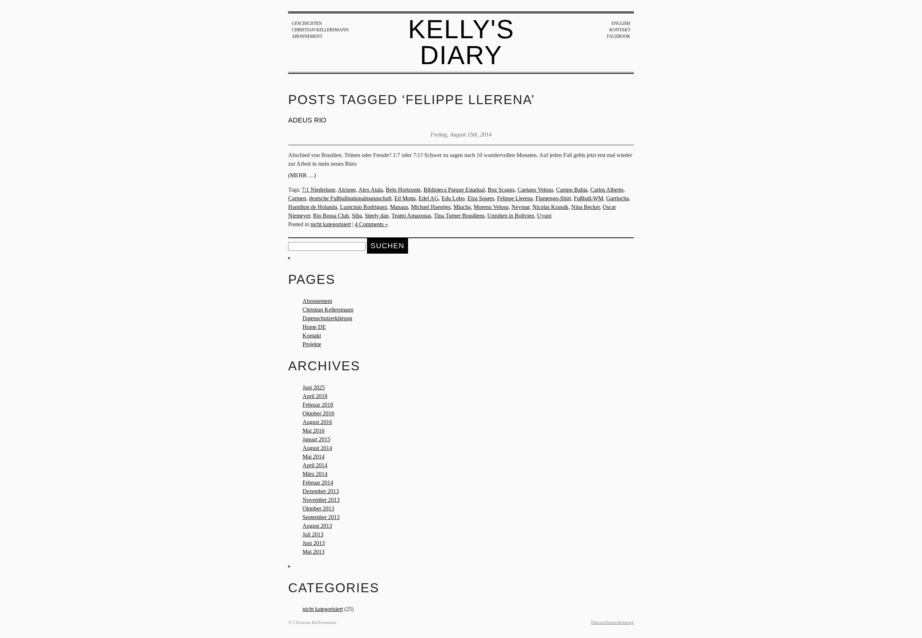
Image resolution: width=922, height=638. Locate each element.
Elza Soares (480, 198)
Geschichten (307, 23)
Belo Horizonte (403, 190)
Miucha (462, 207)
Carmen (297, 198)
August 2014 (317, 448)
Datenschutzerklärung (327, 318)
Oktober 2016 (318, 413)
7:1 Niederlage (318, 190)
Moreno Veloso (491, 207)
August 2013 (317, 526)
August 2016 (317, 422)
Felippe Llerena (515, 198)
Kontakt (619, 29)
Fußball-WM (588, 198)
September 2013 (321, 517)
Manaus (399, 207)
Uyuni (544, 216)
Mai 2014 (314, 457)
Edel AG (429, 198)
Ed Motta (405, 198)
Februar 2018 (318, 405)
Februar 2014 (318, 482)
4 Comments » (371, 224)
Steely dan (377, 216)
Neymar (520, 207)
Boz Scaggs (501, 190)
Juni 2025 (314, 387)
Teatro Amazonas (411, 216)
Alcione (347, 190)
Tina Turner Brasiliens (459, 216)
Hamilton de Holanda (312, 207)
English (621, 23)
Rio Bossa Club (331, 216)
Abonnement (307, 36)
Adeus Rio (307, 120)
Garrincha (617, 198)
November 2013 (321, 500)
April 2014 (315, 465)
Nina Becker (585, 207)
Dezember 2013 (321, 491)
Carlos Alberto (606, 190)
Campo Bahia (571, 190)
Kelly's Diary (461, 42)
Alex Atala (370, 190)
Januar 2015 (316, 439)
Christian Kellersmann (320, 29)
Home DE (314, 327)
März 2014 (315, 474)
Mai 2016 (314, 431)
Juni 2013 (314, 543)
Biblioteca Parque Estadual (454, 190)
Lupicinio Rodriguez (363, 207)
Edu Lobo (453, 198)
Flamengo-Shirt (553, 198)
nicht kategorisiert (330, 224)
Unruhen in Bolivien (510, 216)
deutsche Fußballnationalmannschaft (350, 198)
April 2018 (315, 396)
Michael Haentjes (431, 207)
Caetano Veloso (535, 190)
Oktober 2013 (318, 508)
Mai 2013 (314, 552)
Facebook (618, 36)
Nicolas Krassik (550, 207)
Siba (357, 216)
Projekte (312, 344)
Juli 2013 (313, 534)
